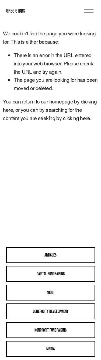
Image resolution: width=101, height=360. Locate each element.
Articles (50, 255)
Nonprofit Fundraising (50, 330)
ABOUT (51, 292)
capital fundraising (51, 273)
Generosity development (50, 311)
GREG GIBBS (15, 11)
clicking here (76, 117)
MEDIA (50, 348)
